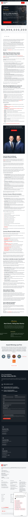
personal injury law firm (13, 467)
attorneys (20, 100)
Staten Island (12, 502)
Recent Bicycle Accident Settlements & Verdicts (13, 123)
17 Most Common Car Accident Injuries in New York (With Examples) (13, 488)
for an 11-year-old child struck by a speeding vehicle (13, 108)
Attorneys (2, 495)
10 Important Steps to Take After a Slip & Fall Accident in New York (13, 483)
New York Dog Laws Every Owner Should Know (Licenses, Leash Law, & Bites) (14, 486)
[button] (26, 3)
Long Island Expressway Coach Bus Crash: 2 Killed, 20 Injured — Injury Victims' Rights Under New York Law (22, 483)
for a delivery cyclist (8, 106)
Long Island (11, 498)
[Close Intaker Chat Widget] (25, 493)
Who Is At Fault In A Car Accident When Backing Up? (4, 482)
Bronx (11, 495)
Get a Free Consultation (7, 22)
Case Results (2, 498)
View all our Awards (14, 365)
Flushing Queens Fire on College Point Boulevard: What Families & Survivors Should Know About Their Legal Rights (22, 490)
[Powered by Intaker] (22, 515)
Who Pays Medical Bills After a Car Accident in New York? (4, 487)
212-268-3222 (10, 49)
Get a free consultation (18, 0)
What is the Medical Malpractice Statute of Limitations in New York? (4, 485)
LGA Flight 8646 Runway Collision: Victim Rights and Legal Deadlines (22, 486)
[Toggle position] (24, 493)
